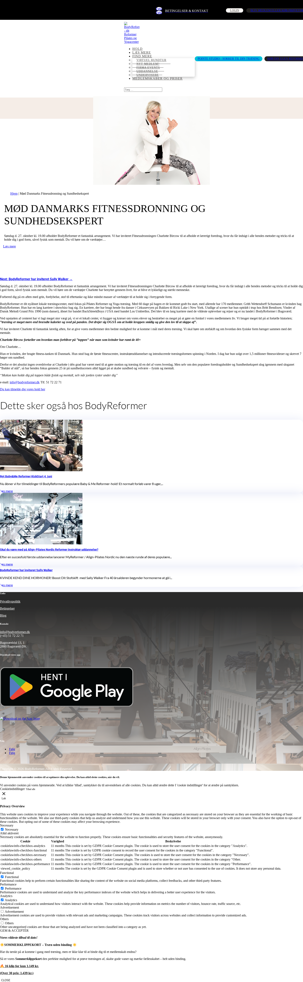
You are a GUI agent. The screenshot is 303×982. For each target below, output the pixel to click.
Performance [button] (8, 884)
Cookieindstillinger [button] (12, 789)
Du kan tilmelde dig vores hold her (22, 389)
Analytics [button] (6, 896)
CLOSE (5, 980)
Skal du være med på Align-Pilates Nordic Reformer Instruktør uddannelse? (49, 549)
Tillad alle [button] (30, 789)
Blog (3, 615)
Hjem (14, 193)
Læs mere (9, 246)
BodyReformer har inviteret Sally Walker (26, 570)
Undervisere (147, 75)
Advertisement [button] (9, 907)
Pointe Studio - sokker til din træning (229, 58)
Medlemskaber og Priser (157, 78)
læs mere (141, 52)
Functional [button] (7, 873)
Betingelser (7, 608)
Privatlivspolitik (10, 601)
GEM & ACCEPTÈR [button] (14, 930)
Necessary (11, 829)
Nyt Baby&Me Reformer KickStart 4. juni (26, 476)
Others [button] (4, 919)
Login (234, 10)
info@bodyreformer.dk (25, 382)
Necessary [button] (6, 825)
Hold (137, 49)
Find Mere (142, 56)
